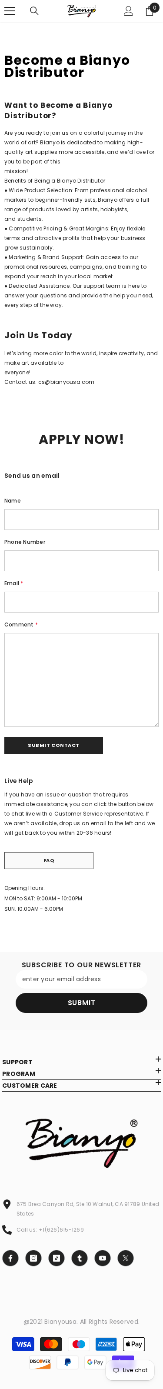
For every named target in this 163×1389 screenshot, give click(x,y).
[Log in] (128, 11)
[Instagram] (33, 1258)
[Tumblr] (79, 1258)
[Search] (34, 11)
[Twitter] (125, 1258)
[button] (53, 745)
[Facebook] (10, 1258)
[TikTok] (56, 1258)
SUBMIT (82, 1003)
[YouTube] (102, 1258)
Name (12, 500)
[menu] (9, 11)
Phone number (24, 542)
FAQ (49, 860)
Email (13, 583)
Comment (21, 624)
